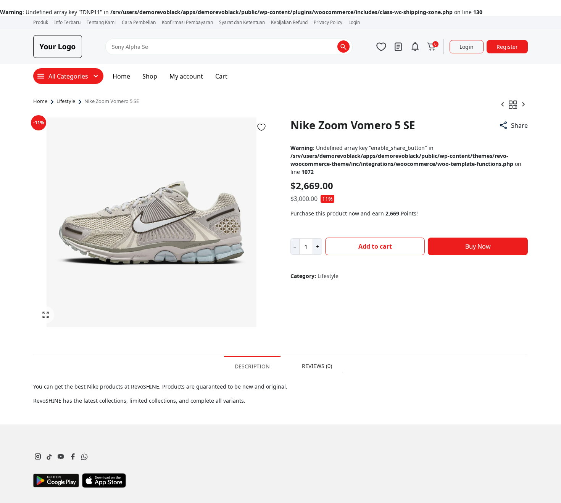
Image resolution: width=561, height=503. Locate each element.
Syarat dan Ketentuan (242, 22)
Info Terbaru (67, 22)
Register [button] (507, 46)
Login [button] (466, 46)
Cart (221, 76)
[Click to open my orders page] (398, 46)
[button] (513, 125)
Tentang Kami (101, 22)
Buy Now (478, 246)
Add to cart (375, 246)
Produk (40, 22)
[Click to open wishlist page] (381, 46)
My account (186, 76)
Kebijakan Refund (289, 22)
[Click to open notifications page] (414, 46)
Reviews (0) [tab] (317, 366)
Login (354, 22)
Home (121, 76)
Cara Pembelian (139, 22)
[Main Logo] (57, 46)
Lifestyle (65, 101)
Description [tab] (252, 366)
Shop (149, 76)
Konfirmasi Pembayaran (187, 22)
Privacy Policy (328, 22)
